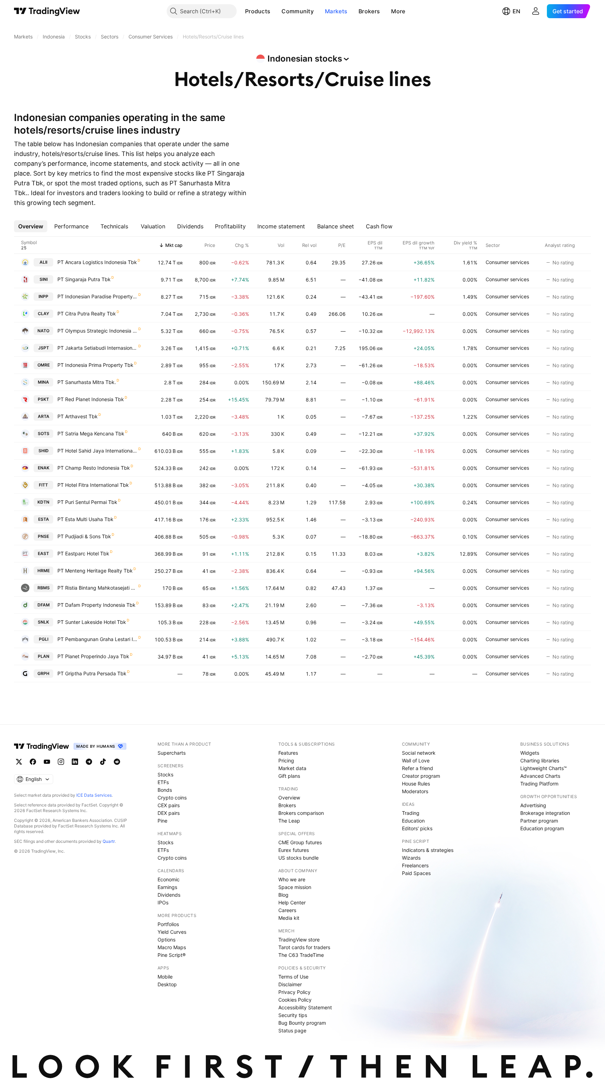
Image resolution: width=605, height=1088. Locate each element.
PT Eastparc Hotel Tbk (83, 553)
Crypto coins (172, 798)
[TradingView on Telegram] (89, 762)
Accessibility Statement (305, 1007)
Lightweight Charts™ (543, 768)
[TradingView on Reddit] (117, 762)
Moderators (415, 791)
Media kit (288, 918)
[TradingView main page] (47, 11)
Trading (410, 813)
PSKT (43, 399)
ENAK (43, 467)
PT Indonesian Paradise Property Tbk (97, 296)
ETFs (163, 782)
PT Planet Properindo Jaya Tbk (93, 656)
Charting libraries (539, 760)
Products (257, 11)
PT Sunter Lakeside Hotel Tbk (91, 622)
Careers (287, 910)
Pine (162, 821)
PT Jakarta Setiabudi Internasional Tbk (97, 348)
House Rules (416, 784)
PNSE (43, 536)
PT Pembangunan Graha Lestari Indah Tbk (97, 639)
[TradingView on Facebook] (33, 762)
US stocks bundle (298, 858)
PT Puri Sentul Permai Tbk (87, 502)
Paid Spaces (416, 873)
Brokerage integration (545, 813)
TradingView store (299, 940)
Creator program (421, 776)
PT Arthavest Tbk (77, 416)
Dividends (169, 895)
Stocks (165, 774)
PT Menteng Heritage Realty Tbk (95, 571)
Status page (292, 1030)
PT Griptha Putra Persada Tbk (91, 673)
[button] (275, 11)
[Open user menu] (536, 11)
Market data (292, 768)
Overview (289, 798)
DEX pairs (169, 813)
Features (288, 753)
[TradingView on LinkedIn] (75, 762)
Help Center (292, 902)
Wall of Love (416, 760)
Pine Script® (172, 955)
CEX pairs (169, 805)
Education (413, 821)
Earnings (167, 887)
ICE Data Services (94, 795)
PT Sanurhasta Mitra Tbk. (86, 382)
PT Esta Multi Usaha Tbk (85, 519)
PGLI (43, 639)
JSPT (43, 347)
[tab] (30, 226)
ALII (43, 262)
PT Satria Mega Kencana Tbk (90, 433)
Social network (419, 753)
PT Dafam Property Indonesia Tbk (96, 605)
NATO (43, 330)
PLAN (43, 656)
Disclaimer (290, 984)
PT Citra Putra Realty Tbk (86, 314)
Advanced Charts (540, 776)
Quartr (109, 841)
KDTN (43, 502)
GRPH (43, 673)
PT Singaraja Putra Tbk (84, 279)
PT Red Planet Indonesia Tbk (90, 399)
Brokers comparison (301, 813)
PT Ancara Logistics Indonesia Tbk (97, 262)
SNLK (43, 622)
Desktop (167, 984)
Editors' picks (417, 828)
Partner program (539, 821)
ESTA (43, 519)
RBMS (43, 587)
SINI (44, 279)
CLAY (43, 313)
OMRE (43, 365)
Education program (542, 828)
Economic (169, 879)
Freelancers (415, 865)
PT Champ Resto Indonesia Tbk (93, 468)
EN (516, 11)
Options (166, 940)
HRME (43, 570)
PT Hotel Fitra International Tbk (93, 485)
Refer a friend (417, 768)
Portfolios (168, 924)
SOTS (43, 433)
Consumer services (507, 262)
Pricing (286, 760)
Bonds (165, 790)
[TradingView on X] (19, 762)
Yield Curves (172, 932)
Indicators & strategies (427, 850)
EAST (43, 553)
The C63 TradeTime (301, 955)
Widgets (529, 753)
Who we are (291, 879)
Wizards (411, 858)
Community (297, 11)
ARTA (43, 416)
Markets (336, 11)
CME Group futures (300, 842)
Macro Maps (172, 947)
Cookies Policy (295, 1000)
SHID (44, 450)
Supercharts (172, 753)
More (398, 11)
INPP (43, 296)
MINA (43, 382)
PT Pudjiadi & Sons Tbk (84, 536)
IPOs (163, 902)
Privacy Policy (294, 992)
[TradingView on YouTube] (47, 762)
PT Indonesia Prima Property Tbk (95, 365)
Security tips (292, 1015)
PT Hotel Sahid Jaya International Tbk (97, 451)
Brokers (369, 11)
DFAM (43, 604)
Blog (283, 895)
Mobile (165, 977)
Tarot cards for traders (304, 947)
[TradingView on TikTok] (103, 762)
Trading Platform (539, 784)
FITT (43, 485)
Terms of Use (293, 977)
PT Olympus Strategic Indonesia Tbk (97, 331)
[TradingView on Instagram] (61, 762)
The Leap (289, 821)
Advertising (533, 805)
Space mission (294, 887)
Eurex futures (293, 850)
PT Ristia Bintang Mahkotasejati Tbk (97, 588)
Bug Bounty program (302, 1023)
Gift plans (289, 776)
